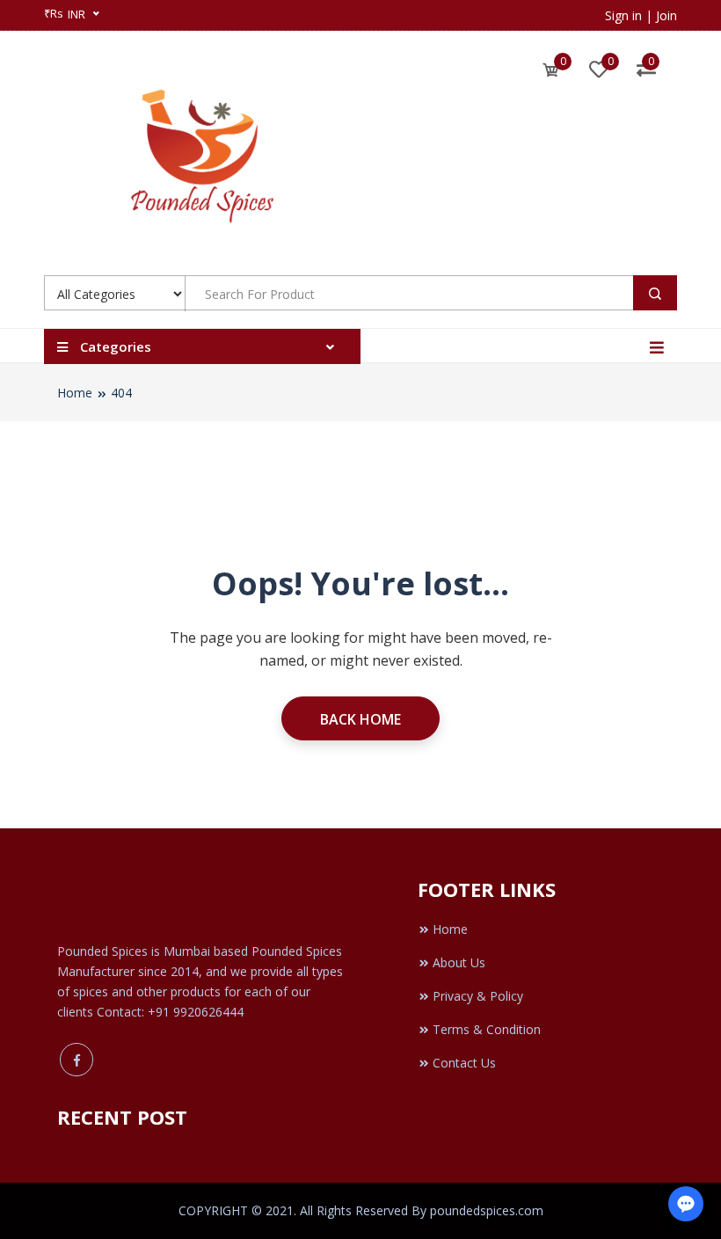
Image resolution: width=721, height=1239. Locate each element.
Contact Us (464, 1062)
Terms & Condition (487, 1029)
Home (74, 392)
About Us (459, 962)
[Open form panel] (685, 1203)
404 (121, 392)
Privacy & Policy (478, 996)
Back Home (360, 719)
